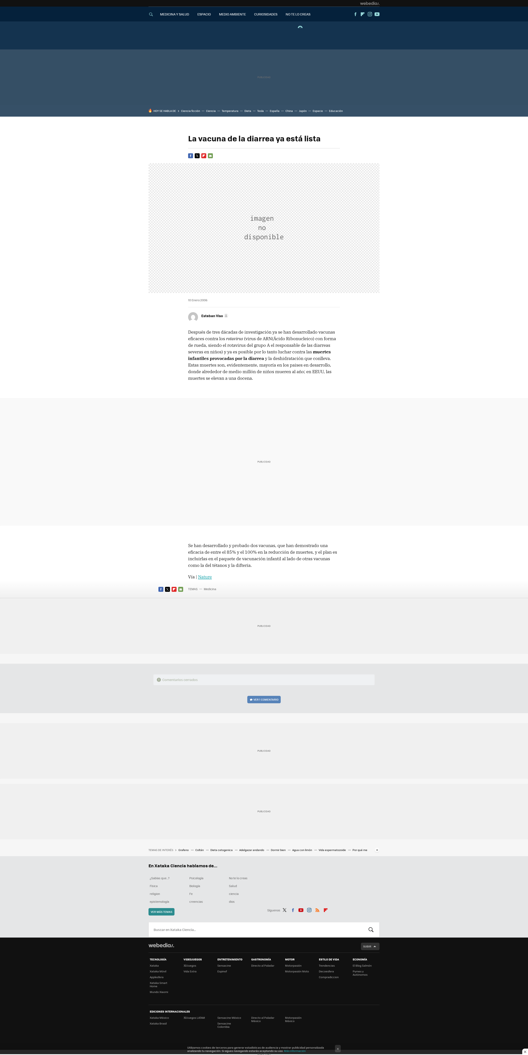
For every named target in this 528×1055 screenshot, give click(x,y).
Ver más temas (161, 912)
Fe (191, 894)
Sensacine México (229, 1018)
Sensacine (224, 965)
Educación (336, 111)
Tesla (260, 111)
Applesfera (157, 977)
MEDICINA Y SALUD (174, 14)
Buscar (371, 929)
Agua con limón (302, 850)
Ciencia (211, 111)
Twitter (197, 155)
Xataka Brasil (158, 1023)
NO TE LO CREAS (298, 14)
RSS (317, 909)
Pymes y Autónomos (360, 972)
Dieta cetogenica (221, 850)
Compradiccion (329, 977)
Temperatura (230, 111)
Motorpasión (293, 965)
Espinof (222, 971)
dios (232, 901)
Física (154, 886)
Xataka (154, 965)
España (274, 111)
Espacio (318, 111)
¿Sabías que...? (160, 878)
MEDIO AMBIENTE (232, 14)
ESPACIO (204, 14)
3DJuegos (190, 965)
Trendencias (327, 965)
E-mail (210, 155)
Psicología (196, 878)
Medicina (210, 589)
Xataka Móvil (158, 971)
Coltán (199, 850)
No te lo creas (238, 878)
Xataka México (159, 1018)
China (289, 111)
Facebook (355, 14)
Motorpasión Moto (297, 971)
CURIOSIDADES (265, 14)
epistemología (159, 901)
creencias (196, 901)
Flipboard (362, 14)
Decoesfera (326, 971)
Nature (205, 577)
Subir (367, 946)
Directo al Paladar (262, 965)
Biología (194, 886)
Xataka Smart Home (158, 984)
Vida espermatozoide (332, 850)
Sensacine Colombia (224, 1025)
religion (155, 894)
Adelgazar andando (252, 850)
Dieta (247, 111)
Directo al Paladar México (262, 1019)
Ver (265, 699)
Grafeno (183, 850)
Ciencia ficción (190, 111)
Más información (295, 1051)
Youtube (377, 14)
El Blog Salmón (362, 965)
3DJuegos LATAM (194, 1018)
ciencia (234, 894)
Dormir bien (278, 850)
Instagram (369, 14)
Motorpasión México (293, 1019)
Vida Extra (190, 971)
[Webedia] (370, 3)
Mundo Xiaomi (159, 992)
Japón (303, 111)
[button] (214, 315)
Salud (233, 886)
